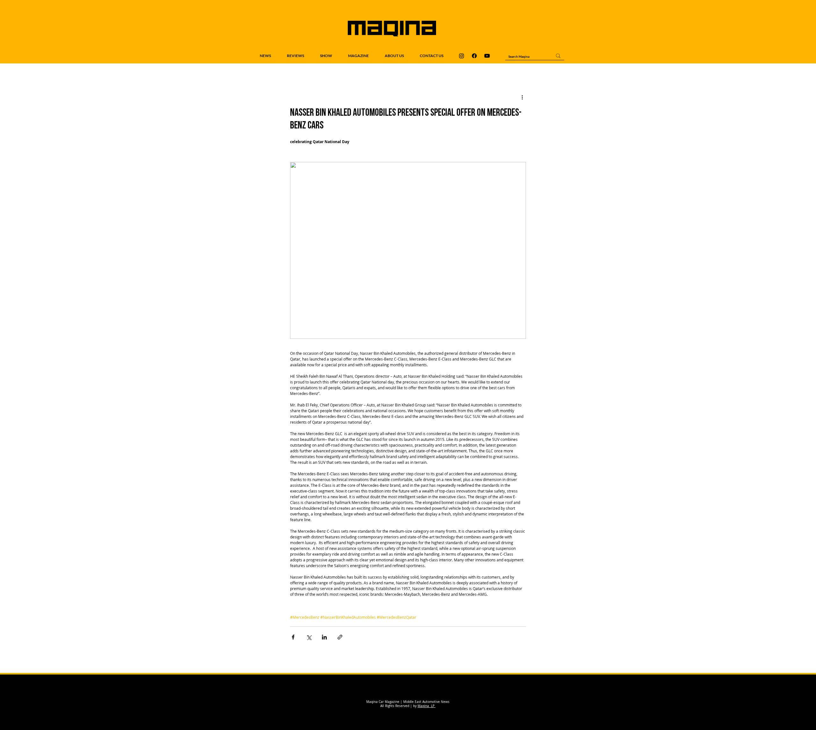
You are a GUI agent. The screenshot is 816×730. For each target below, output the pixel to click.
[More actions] (522, 97)
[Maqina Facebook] (474, 56)
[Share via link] (340, 637)
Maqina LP (426, 706)
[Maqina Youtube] (487, 56)
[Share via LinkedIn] (324, 637)
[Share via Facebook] (293, 637)
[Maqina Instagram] (461, 56)
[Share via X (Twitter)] (309, 637)
